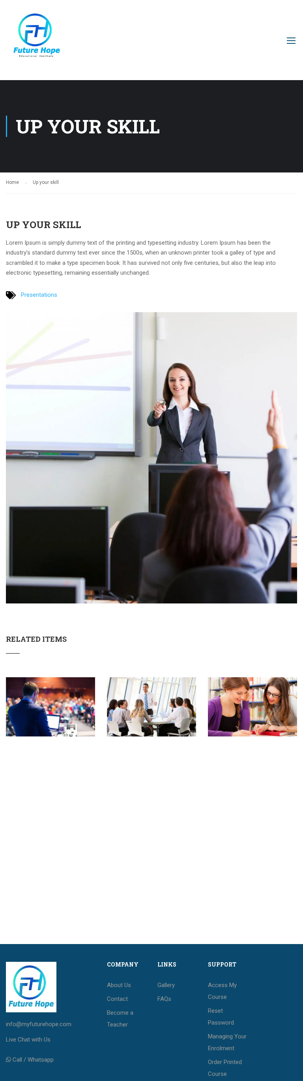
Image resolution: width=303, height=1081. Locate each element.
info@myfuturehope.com (38, 1024)
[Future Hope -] (36, 44)
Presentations (39, 294)
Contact (117, 998)
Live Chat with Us (28, 1039)
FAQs (164, 998)
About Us (119, 985)
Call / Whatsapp (33, 1059)
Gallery (166, 985)
